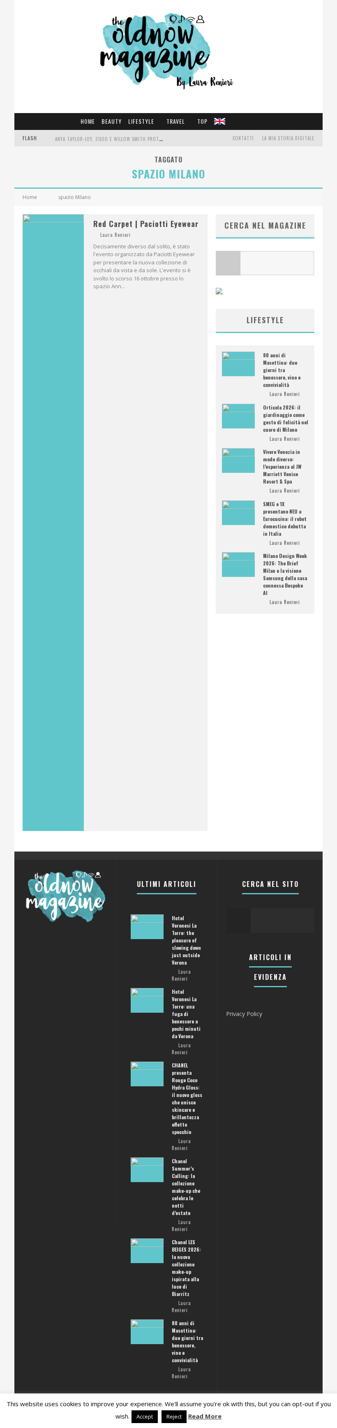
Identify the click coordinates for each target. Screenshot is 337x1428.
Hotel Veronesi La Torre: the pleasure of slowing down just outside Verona (186, 940)
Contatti (243, 138)
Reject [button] (174, 1416)
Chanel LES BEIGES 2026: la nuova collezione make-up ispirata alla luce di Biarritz (186, 1267)
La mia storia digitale (288, 138)
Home (88, 121)
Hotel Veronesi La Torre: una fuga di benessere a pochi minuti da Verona (186, 1013)
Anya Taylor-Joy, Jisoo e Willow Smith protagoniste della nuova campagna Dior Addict (159, 139)
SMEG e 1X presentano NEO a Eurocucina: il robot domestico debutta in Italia (285, 518)
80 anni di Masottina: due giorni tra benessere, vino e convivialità (281, 370)
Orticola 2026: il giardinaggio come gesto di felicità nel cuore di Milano (285, 418)
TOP (202, 121)
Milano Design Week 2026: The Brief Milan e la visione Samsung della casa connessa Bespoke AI (285, 574)
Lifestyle (141, 121)
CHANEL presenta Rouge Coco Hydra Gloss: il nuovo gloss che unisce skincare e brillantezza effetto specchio (187, 1098)
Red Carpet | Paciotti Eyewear (146, 223)
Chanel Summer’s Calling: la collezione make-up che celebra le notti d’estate (186, 1186)
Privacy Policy (244, 1014)
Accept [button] (144, 1416)
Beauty (112, 121)
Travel (175, 121)
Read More (205, 1416)
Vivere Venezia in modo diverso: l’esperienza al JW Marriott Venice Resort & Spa (282, 466)
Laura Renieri (115, 234)
